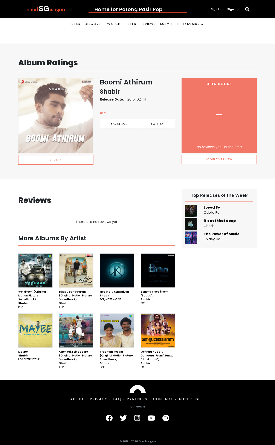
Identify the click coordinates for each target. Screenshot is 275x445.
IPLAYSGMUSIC (190, 24)
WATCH (114, 24)
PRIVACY (98, 399)
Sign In (215, 9)
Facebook (119, 123)
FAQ (117, 399)
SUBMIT (166, 24)
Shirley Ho (212, 239)
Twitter (157, 123)
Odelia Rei (212, 212)
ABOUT (77, 399)
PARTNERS (137, 399)
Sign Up (232, 9)
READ (76, 24)
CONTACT (163, 399)
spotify (56, 160)
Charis (209, 225)
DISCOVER (94, 24)
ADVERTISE (190, 399)
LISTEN (130, 24)
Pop (20, 307)
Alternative (113, 299)
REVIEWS (148, 24)
